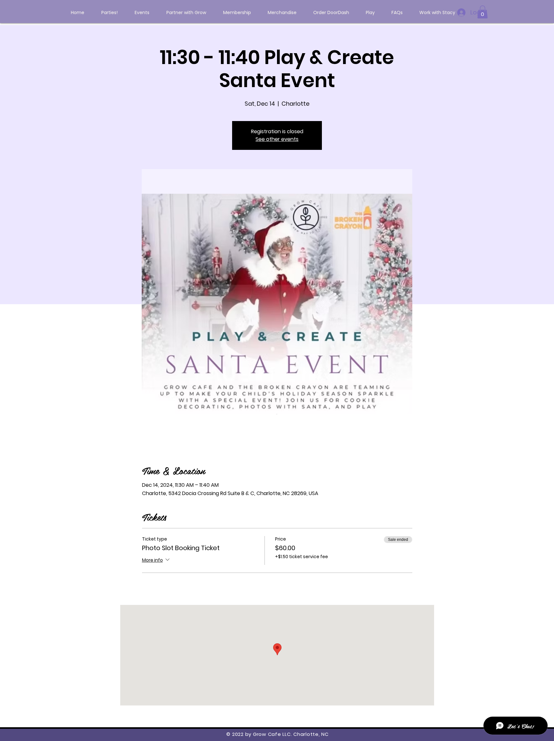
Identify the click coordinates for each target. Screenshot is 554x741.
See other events (277, 139)
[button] (482, 12)
